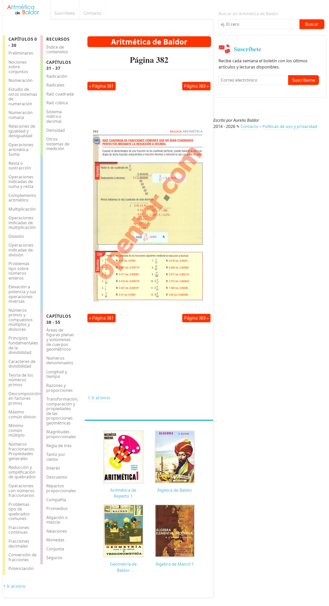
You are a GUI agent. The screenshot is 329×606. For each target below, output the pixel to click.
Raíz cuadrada (60, 94)
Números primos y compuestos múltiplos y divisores (20, 319)
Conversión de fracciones (22, 557)
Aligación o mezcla (57, 520)
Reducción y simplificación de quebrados (22, 472)
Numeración (20, 80)
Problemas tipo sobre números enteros (19, 271)
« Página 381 (101, 86)
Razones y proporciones (59, 388)
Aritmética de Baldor (149, 42)
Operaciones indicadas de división (20, 249)
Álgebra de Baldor (174, 490)
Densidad (55, 130)
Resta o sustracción (19, 165)
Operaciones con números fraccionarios (21, 490)
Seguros (54, 557)
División (16, 236)
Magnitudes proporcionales (61, 434)
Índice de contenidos (57, 49)
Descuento (56, 477)
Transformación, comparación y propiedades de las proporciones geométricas (61, 411)
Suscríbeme (303, 80)
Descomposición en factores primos (24, 398)
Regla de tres (59, 445)
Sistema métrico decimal (54, 116)
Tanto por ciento (55, 457)
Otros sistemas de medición (57, 143)
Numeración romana (20, 115)
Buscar (311, 24)
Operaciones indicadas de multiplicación (22, 222)
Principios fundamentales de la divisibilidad (23, 345)
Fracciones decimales (18, 543)
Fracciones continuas (18, 530)
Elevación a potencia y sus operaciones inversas (22, 294)
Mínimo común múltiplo (16, 430)
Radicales (55, 85)
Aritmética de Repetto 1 (123, 493)
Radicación (56, 76)
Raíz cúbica (57, 103)
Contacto (92, 13)
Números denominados (59, 360)
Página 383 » (196, 86)
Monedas (55, 540)
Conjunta (55, 549)
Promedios (57, 508)
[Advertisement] (63, 232)
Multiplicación (22, 209)
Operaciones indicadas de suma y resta (20, 181)
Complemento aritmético (22, 198)
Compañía (56, 500)
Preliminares (20, 53)
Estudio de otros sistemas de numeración (22, 96)
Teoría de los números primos (20, 379)
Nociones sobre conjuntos (18, 66)
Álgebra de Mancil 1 (175, 564)
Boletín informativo (210, 13)
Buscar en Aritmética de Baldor (248, 13)
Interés (53, 468)
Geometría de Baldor (123, 567)
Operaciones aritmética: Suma (20, 149)
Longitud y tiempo (56, 374)
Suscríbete (64, 13)
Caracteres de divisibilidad (21, 364)
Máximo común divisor (22, 414)
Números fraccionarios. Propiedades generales (21, 451)
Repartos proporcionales (61, 488)
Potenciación (21, 568)
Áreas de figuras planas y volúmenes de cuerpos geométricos (60, 339)
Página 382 (149, 60)
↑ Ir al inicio (98, 398)
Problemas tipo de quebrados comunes (19, 511)
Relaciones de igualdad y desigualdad (21, 130)
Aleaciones (56, 531)
